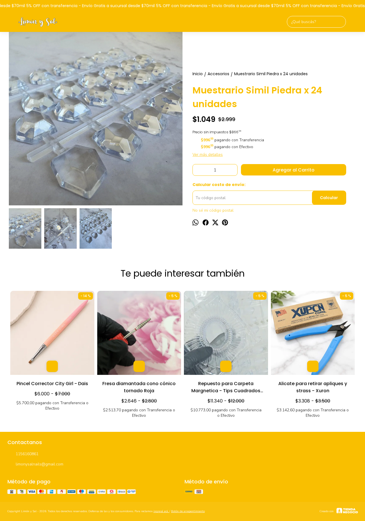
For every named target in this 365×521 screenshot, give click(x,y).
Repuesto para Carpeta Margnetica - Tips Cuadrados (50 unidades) (225, 387)
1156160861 (27, 454)
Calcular (329, 198)
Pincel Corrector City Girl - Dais (52, 383)
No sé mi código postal (213, 210)
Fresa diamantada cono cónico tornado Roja (139, 387)
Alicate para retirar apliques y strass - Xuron (312, 387)
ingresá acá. (161, 511)
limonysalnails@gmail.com (39, 464)
